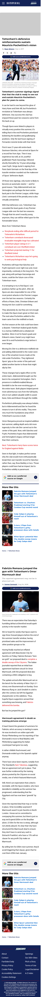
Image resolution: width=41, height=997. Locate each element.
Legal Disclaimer (32, 969)
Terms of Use (30, 965)
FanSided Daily (8, 961)
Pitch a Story (30, 961)
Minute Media (12, 982)
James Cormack (11, 584)
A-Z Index (29, 973)
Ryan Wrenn (9, 49)
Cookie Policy (7, 969)
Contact (5, 958)
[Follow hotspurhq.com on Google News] (35, 477)
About (4, 954)
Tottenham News (14, 551)
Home (4, 551)
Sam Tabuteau (21, 765)
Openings (29, 954)
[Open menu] (3, 3)
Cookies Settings (9, 977)
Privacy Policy (7, 965)
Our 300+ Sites (31, 958)
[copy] (14, 52)
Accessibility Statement (11, 973)
